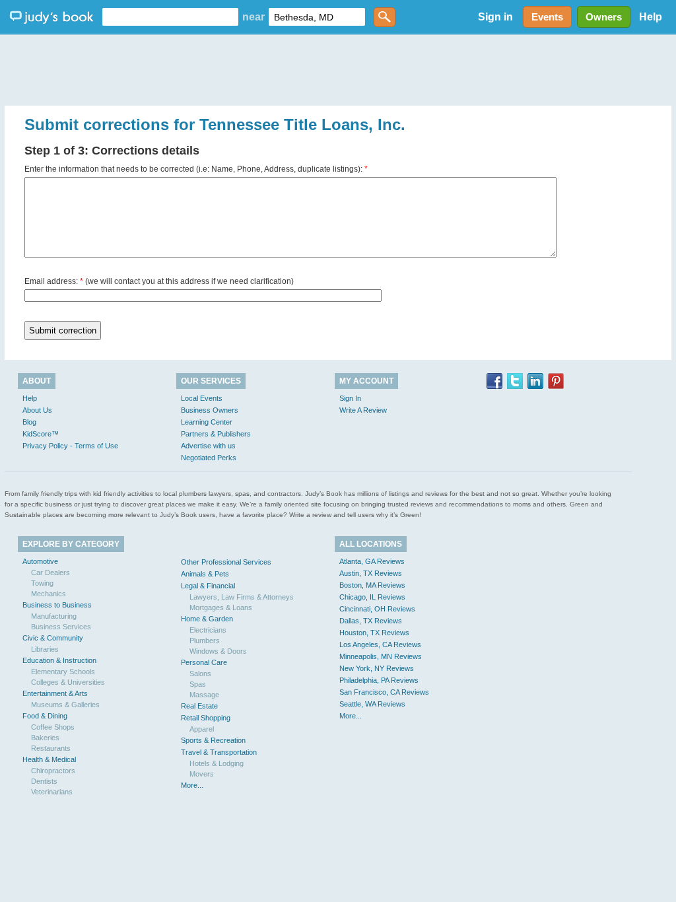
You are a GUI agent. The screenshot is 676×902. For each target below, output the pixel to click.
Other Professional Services (226, 562)
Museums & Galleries (65, 705)
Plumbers (204, 640)
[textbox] (170, 17)
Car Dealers (50, 572)
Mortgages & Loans (220, 607)
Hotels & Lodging (216, 763)
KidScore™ (40, 434)
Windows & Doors (218, 651)
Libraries (45, 649)
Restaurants (51, 748)
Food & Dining (44, 716)
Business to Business (57, 605)
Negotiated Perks (208, 458)
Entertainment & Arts (55, 693)
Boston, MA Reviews (372, 585)
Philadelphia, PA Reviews (379, 680)
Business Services (61, 627)
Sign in (495, 16)
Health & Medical (49, 759)
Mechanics (48, 594)
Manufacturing (54, 616)
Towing (42, 583)
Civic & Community (52, 638)
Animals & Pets (205, 574)
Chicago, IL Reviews (372, 597)
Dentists (44, 781)
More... (192, 785)
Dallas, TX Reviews (370, 621)
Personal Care (204, 662)
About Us (37, 410)
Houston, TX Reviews (374, 633)
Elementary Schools (63, 672)
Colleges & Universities (68, 682)
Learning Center (206, 422)
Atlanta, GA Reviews (372, 561)
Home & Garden (207, 619)
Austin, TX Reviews (370, 573)
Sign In (350, 398)
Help (650, 16)
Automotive (40, 561)
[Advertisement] (338, 66)
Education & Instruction (59, 660)
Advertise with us (208, 446)
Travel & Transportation (219, 752)
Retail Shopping (205, 718)
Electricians (207, 630)
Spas (197, 684)
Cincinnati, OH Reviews (377, 609)
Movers (201, 774)
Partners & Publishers (216, 434)
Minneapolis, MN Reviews (380, 656)
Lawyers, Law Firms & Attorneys (241, 597)
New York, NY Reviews (376, 668)
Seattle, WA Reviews (372, 704)
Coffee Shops (53, 727)
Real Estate (199, 706)
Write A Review (363, 410)
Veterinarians (52, 792)
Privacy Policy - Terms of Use (70, 446)
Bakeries (45, 738)
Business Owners (209, 410)
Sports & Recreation (213, 740)
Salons (200, 673)
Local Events (201, 398)
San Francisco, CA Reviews (384, 692)
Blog (29, 422)
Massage (204, 695)
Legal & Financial (208, 586)
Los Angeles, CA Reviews (380, 644)
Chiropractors (53, 771)
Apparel (201, 729)
